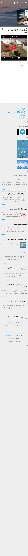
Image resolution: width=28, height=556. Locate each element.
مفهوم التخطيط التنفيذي (20, 224)
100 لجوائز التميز (21, 118)
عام (22, 65)
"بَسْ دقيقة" (23, 252)
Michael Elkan (10, 338)
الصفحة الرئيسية (21, 108)
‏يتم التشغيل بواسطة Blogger (13, 335)
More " (3, 189)
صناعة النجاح (18, 2)
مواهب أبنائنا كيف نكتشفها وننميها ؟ (17, 301)
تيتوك (23, 116)
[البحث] (2, 3)
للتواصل (23, 114)
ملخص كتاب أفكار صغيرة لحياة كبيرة (17, 194)
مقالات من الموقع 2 (20, 111)
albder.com (22, 115)
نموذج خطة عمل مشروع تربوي (18, 209)
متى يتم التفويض (22, 179)
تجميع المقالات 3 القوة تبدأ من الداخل (16, 112)
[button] (2, 29)
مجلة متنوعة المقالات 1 (19, 110)
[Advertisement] (14, 363)
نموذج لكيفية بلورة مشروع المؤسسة (17, 239)
